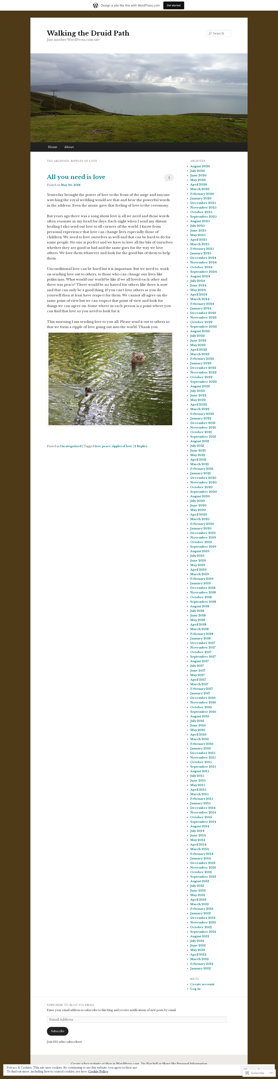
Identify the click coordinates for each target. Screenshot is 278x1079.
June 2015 (198, 780)
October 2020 (201, 487)
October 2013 (201, 872)
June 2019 (198, 560)
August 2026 (200, 166)
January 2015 (200, 803)
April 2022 (198, 404)
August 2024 (200, 276)
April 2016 (198, 734)
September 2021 (203, 436)
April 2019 (198, 570)
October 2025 (201, 212)
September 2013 (203, 877)
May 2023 (198, 345)
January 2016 (200, 748)
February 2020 (202, 524)
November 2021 (203, 427)
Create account (202, 984)
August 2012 (199, 936)
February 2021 (201, 469)
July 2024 (197, 281)
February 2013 (201, 909)
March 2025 (199, 244)
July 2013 (197, 886)
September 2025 (203, 216)
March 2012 (199, 959)
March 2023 (199, 354)
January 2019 (200, 583)
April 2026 (198, 184)
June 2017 (197, 670)
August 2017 (199, 661)
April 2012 (198, 954)
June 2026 (198, 175)
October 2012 (201, 927)
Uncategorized (70, 446)
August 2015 (199, 771)
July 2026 (197, 171)
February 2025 (202, 249)
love (98, 446)
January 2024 (201, 308)
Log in (195, 989)
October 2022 (201, 377)
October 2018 (201, 597)
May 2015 (197, 785)
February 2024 (202, 304)
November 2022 (203, 372)
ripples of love (122, 446)
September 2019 (203, 547)
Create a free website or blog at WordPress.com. (105, 1063)
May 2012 (197, 950)
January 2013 (200, 913)
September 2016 (203, 712)
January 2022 (200, 418)
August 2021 (199, 441)
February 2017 (201, 689)
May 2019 (197, 565)
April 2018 (198, 624)
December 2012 (202, 918)
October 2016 (201, 707)
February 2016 (201, 744)
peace (106, 446)
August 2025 (200, 221)
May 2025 (198, 235)
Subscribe (58, 1031)
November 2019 (203, 537)
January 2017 (200, 693)
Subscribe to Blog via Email (71, 1005)
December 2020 (203, 478)
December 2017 (202, 643)
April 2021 (198, 459)
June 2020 (198, 505)
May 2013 (197, 895)
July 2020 (197, 501)
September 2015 (203, 767)
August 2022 (200, 386)
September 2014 (203, 822)
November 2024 (203, 262)
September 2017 (203, 657)
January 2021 (200, 473)
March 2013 (199, 904)
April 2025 (198, 239)
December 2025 (203, 203)
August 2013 (199, 881)
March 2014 (199, 849)
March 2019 (199, 574)
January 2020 (201, 528)
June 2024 (198, 285)
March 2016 (199, 739)
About (69, 147)
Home (52, 147)
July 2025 (197, 226)
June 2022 (198, 395)
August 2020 (200, 496)
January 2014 (200, 858)
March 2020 (200, 519)
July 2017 (197, 666)
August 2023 (200, 331)
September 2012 (203, 932)
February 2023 (202, 359)
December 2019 (203, 533)
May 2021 (197, 455)
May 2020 (198, 510)
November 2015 (203, 757)
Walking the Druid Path (88, 33)
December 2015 (202, 753)
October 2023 (201, 322)
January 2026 (201, 198)
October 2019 (201, 542)
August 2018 (199, 606)
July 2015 (197, 776)
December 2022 (203, 368)
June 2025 (198, 230)
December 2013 (202, 863)
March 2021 (199, 464)
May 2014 (197, 840)
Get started (174, 5)
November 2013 (203, 867)
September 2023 (203, 326)
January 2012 (200, 968)
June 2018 (198, 615)
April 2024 (198, 294)
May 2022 (198, 400)
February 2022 (202, 414)
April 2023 (198, 349)
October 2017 (200, 652)
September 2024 (203, 272)
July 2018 (197, 611)
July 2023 (197, 336)
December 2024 (203, 258)
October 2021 (201, 432)
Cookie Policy (98, 1071)
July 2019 (197, 556)
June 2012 (198, 945)
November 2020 (203, 482)
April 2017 (198, 680)
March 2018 (199, 629)
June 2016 (198, 725)
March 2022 (199, 409)
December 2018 (202, 588)
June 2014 (198, 835)
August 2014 (199, 826)
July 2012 (197, 941)
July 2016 (197, 721)
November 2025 (203, 207)
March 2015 (199, 794)
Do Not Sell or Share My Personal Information (174, 1063)
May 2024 (198, 290)
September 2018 (203, 602)
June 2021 (198, 450)
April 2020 (198, 514)
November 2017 (202, 647)
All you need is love (76, 177)
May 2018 (197, 620)
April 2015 (198, 790)
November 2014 (203, 812)
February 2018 (201, 634)
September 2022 (203, 382)
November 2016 (203, 702)
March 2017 (199, 684)
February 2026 (202, 194)
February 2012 (201, 964)
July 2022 (197, 391)
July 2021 (197, 446)
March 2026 (200, 189)
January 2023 (200, 363)
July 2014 (197, 831)
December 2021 (202, 423)
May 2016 (197, 730)
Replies (140, 446)
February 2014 (201, 854)
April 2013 (198, 900)
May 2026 (198, 180)
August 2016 (199, 716)
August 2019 (199, 551)
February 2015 (201, 799)
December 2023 (203, 313)
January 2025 (200, 253)
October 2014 (201, 817)
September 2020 (203, 492)
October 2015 (201, 762)
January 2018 (200, 638)
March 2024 (200, 299)
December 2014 (203, 808)
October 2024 (201, 267)
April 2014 (198, 844)
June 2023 (198, 340)
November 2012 (203, 922)
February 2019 (201, 579)
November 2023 (203, 317)
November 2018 (203, 592)
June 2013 (198, 890)
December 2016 (203, 698)
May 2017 (197, 675)
